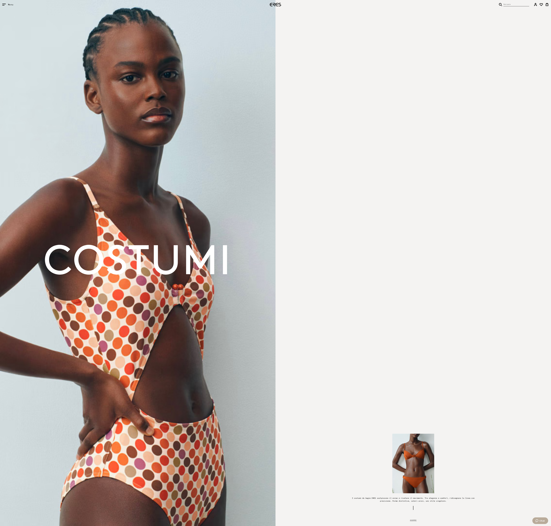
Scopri (413, 520)
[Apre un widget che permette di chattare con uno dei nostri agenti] (540, 521)
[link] (535, 4)
